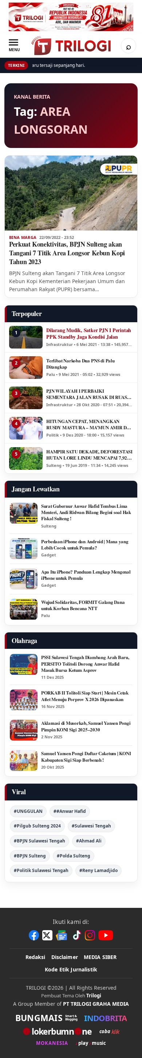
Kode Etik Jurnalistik (71, 969)
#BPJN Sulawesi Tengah (39, 841)
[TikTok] (76, 935)
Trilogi (93, 995)
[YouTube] (105, 935)
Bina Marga (22, 237)
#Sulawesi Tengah (91, 826)
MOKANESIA (52, 1043)
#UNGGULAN (28, 811)
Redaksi (35, 957)
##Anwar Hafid (70, 811)
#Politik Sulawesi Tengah (41, 870)
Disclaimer (64, 957)
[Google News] (62, 935)
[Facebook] (34, 935)
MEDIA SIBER (100, 957)
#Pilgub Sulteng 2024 (37, 826)
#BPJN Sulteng (30, 856)
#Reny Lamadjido (98, 870)
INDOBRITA (105, 1018)
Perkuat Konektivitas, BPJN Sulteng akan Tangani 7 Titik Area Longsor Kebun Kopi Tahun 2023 (67, 252)
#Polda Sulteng (73, 856)
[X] (47, 935)
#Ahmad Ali (89, 841)
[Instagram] (90, 935)
